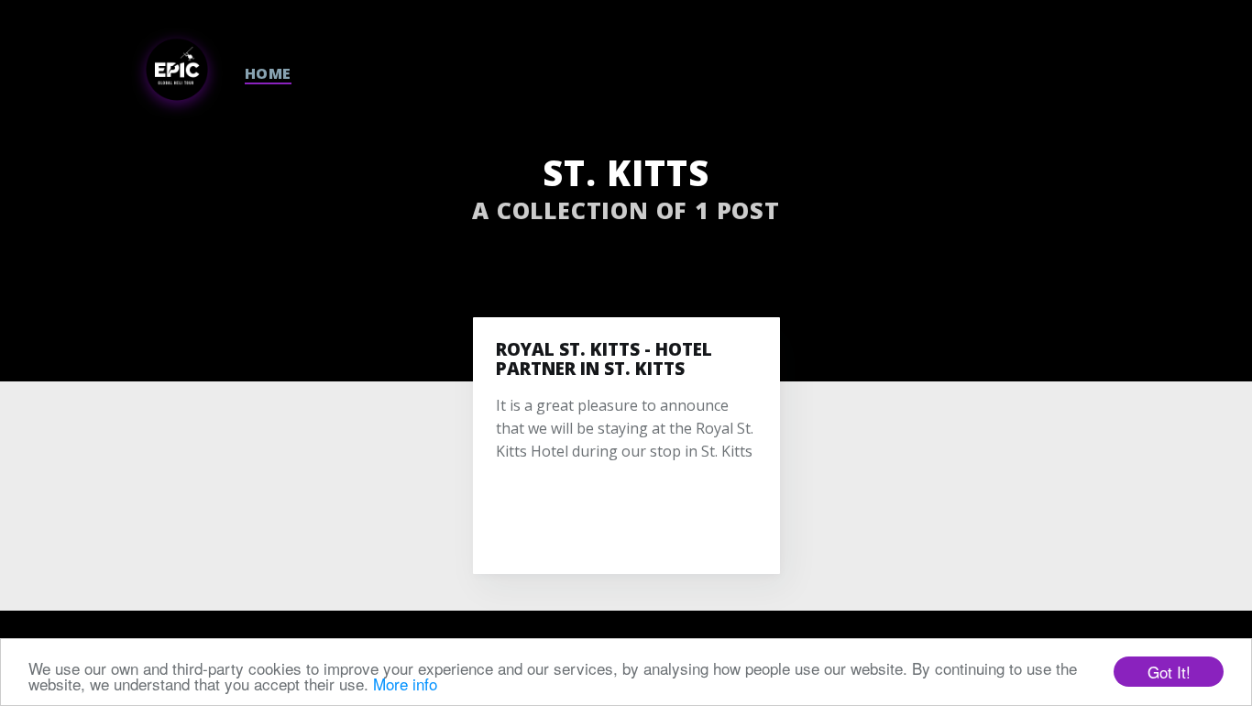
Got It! (1169, 671)
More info (405, 683)
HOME (268, 73)
